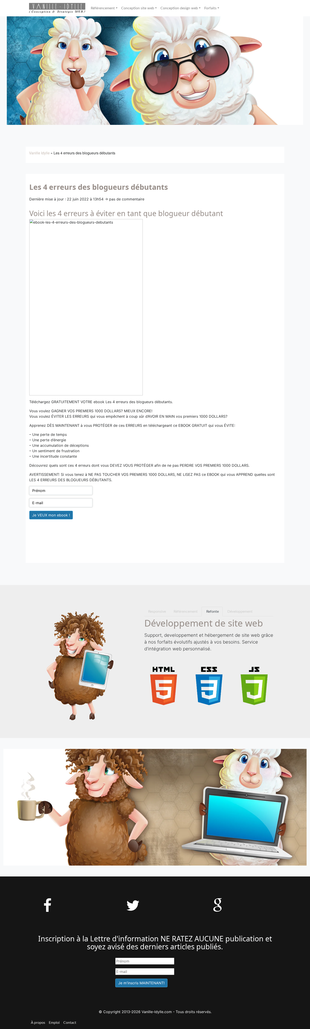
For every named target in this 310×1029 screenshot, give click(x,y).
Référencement (103, 8)
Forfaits (210, 8)
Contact (69, 1022)
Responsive (157, 611)
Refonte (212, 611)
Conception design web (179, 8)
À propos (38, 1022)
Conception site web (137, 8)
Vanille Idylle (39, 152)
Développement (239, 611)
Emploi (54, 1022)
